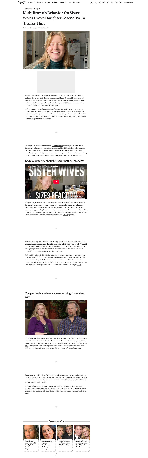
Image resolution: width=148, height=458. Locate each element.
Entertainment (65, 3)
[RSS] (120, 2)
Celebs (54, 3)
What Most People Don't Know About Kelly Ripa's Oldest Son (64, 444)
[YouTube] (95, 2)
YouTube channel (47, 150)
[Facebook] (91, 2)
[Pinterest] (108, 2)
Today (79, 265)
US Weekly (42, 382)
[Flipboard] (103, 2)
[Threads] (112, 2)
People (65, 215)
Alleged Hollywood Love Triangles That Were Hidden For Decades (82, 444)
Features (76, 3)
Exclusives (39, 3)
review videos (51, 207)
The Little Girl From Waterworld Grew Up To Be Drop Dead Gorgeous (30, 445)
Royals (47, 3)
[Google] (116, 2)
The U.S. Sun (69, 389)
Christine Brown (57, 146)
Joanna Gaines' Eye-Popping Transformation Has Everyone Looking (48, 445)
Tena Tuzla (28, 28)
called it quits (43, 255)
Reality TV (37, 8)
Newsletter (129, 2)
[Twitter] (99, 2)
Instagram (86, 67)
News (30, 3)
